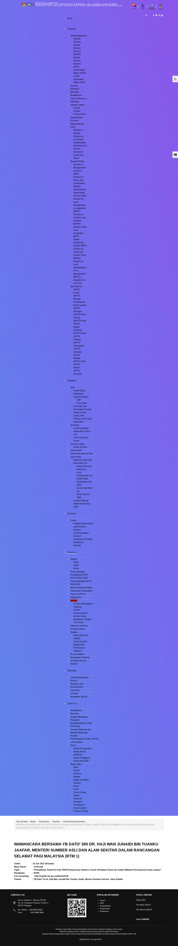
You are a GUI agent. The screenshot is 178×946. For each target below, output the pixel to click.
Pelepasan (104, 911)
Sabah (76, 795)
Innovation (75, 690)
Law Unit (77, 283)
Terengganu (78, 805)
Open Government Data (81, 587)
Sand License (79, 412)
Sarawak (77, 798)
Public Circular (80, 447)
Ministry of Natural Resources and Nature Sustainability (79, 136)
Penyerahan (105, 908)
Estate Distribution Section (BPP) (80, 242)
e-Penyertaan (76, 742)
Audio (76, 565)
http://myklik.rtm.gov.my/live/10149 (51, 876)
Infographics (76, 597)
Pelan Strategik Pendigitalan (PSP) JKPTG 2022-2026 (79, 575)
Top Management (78, 35)
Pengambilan (105, 906)
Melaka (76, 777)
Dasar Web (67, 929)
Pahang (77, 783)
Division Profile (77, 161)
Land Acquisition (81, 397)
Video (76, 562)
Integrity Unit (79, 280)
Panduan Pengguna (105, 929)
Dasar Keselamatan (79, 929)
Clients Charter (77, 105)
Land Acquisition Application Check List (81, 431)
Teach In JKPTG (77, 594)
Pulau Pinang (79, 792)
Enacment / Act (80, 463)
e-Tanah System (77, 629)
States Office (76, 764)
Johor (76, 767)
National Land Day (79, 626)
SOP (72, 387)
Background (75, 95)
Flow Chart (81, 403)
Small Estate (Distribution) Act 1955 (84, 482)
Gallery (73, 559)
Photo (76, 568)
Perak (76, 786)
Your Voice (78, 622)
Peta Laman (118, 929)
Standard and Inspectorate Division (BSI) (79, 192)
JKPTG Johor (79, 361)
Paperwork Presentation (81, 591)
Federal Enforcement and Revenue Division (83, 526)
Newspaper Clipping (79, 657)
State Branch (76, 286)
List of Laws (75, 457)
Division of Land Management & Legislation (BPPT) (79, 205)
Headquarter (76, 710)
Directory (74, 713)
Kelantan (77, 773)
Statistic (74, 632)
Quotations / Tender (82, 619)
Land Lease (78, 415)
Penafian (59, 929)
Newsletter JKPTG (78, 697)
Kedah (76, 770)
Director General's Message (74, 89)
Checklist (74, 425)
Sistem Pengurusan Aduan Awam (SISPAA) (82, 751)
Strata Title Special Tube (81, 453)
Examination (76, 450)
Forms (73, 520)
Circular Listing (77, 444)
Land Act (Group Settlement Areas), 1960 (81, 503)
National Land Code (82, 460)
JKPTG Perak (79, 321)
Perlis (76, 789)
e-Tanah (74, 693)
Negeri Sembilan (81, 780)
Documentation (77, 654)
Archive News (79, 616)
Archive (73, 600)
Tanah (102, 900)
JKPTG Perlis (79, 333)
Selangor (77, 802)
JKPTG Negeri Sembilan (77, 327)
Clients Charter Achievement (79, 111)
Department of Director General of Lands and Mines (79, 152)
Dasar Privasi (92, 929)
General (77, 545)
